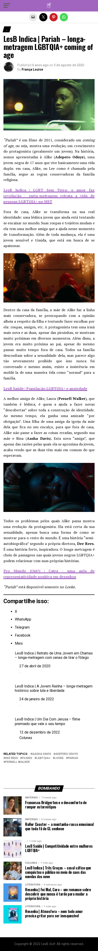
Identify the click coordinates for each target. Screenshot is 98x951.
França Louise (32, 69)
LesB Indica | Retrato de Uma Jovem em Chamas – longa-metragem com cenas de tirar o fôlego (54, 655)
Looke (59, 758)
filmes (27, 758)
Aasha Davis (41, 754)
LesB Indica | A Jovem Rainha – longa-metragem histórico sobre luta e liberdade (54, 688)
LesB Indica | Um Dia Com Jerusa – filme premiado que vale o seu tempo (47, 721)
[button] (6, 5)
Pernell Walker (17, 762)
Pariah (73, 758)
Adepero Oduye (66, 754)
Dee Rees (11, 758)
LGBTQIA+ (43, 758)
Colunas (25, 738)
